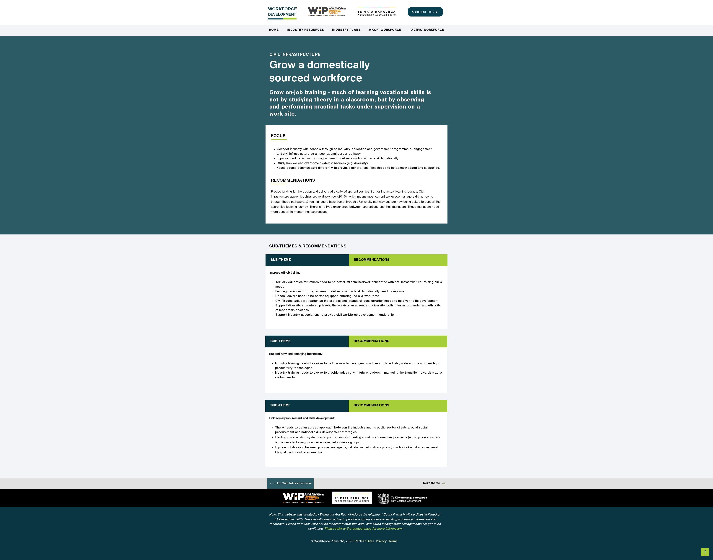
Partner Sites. (365, 541)
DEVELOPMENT (282, 14)
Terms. (393, 541)
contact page (361, 529)
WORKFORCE (282, 8)
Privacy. (381, 541)
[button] (346, 30)
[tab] (307, 260)
